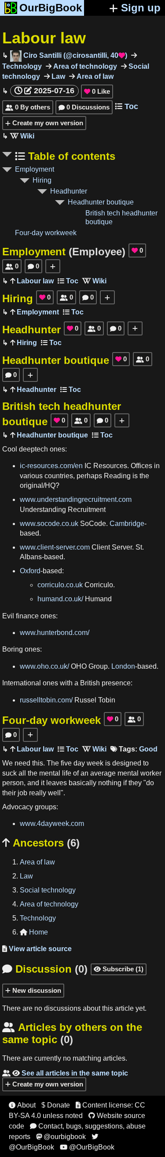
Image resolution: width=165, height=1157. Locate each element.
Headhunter (68, 191)
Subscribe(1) (118, 969)
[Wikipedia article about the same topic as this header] (22, 136)
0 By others (27, 107)
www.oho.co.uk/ (44, 666)
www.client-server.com (55, 547)
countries (58, 476)
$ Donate (55, 1105)
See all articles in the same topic (65, 1073)
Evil (8, 616)
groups (45, 807)
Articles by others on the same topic (72, 1033)
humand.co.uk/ (60, 599)
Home (34, 932)
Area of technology (84, 66)
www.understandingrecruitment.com (76, 499)
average (103, 773)
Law (57, 76)
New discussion (36, 990)
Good (148, 749)
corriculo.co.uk (60, 585)
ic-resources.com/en (51, 465)
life (66, 773)
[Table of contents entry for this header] (68, 281)
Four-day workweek (46, 232)
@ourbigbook (61, 1136)
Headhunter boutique (101, 202)
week (95, 763)
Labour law (44, 38)
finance (27, 616)
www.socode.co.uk (49, 523)
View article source (37, 948)
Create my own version (47, 123)
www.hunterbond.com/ (54, 632)
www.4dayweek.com (52, 823)
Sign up (141, 8)
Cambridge (127, 523)
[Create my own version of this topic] (52, 266)
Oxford (30, 571)
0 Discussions (84, 107)
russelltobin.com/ (46, 700)
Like (97, 91)
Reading (117, 476)
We (7, 763)
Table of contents (70, 156)
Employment (34, 169)
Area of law (94, 76)
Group (98, 666)
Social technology (48, 890)
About (22, 1105)
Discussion (45, 969)
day (79, 763)
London (123, 666)
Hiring (42, 180)
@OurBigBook (87, 1147)
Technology (38, 918)
